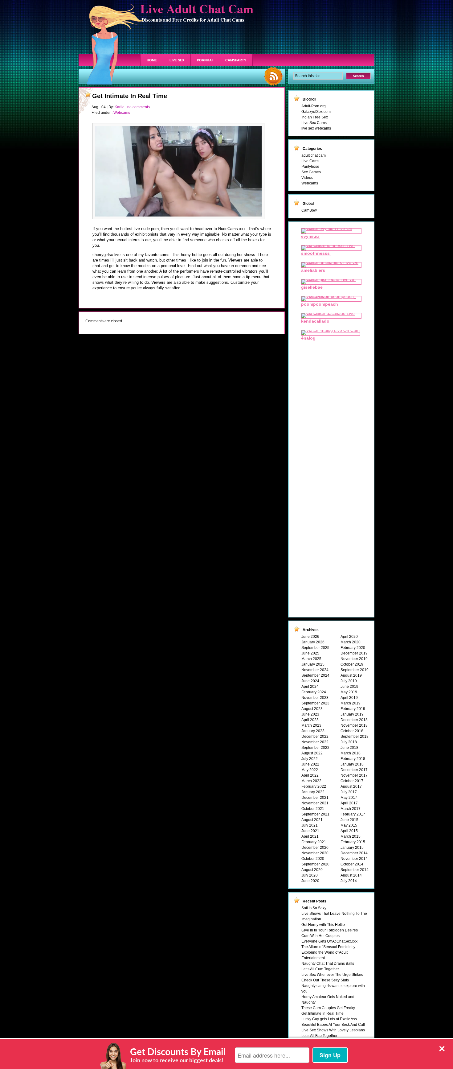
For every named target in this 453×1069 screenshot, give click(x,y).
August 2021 (312, 820)
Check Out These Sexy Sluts (325, 980)
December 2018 (354, 720)
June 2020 (310, 881)
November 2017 (354, 775)
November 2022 (315, 742)
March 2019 (351, 703)
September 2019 (355, 670)
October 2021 (312, 809)
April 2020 (349, 636)
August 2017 (351, 786)
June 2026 (310, 636)
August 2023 (312, 709)
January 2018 (352, 764)
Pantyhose (310, 166)
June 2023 (310, 714)
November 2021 (315, 803)
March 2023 (311, 725)
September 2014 (355, 870)
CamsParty (235, 60)
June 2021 (310, 831)
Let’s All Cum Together (320, 969)
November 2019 (354, 659)
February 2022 (313, 786)
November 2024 (315, 670)
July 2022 (309, 759)
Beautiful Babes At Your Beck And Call (333, 1024)
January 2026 (312, 642)
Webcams (121, 112)
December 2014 (354, 853)
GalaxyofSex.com (316, 111)
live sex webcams (316, 128)
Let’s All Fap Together (319, 1036)
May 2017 (349, 797)
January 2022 (312, 792)
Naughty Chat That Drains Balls (327, 963)
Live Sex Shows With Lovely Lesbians (333, 1030)
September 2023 (315, 703)
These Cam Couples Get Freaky (328, 1008)
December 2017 (354, 770)
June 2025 (310, 653)
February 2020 (353, 648)
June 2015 (349, 820)
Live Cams (310, 161)
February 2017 (353, 814)
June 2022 (310, 764)
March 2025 (311, 659)
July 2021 (309, 825)
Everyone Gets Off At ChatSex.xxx (329, 941)
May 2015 (349, 825)
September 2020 (315, 864)
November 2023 (315, 697)
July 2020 (309, 875)
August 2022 (312, 753)
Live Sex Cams (314, 123)
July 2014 (349, 881)
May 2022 (309, 770)
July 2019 (349, 681)
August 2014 (351, 875)
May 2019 (349, 692)
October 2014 (352, 864)
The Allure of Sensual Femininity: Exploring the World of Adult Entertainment (328, 952)
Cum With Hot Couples (320, 936)
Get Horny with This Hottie (323, 924)
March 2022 (311, 781)
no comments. (139, 107)
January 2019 (352, 714)
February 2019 (353, 709)
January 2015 (352, 847)
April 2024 (310, 686)
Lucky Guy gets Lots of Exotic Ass (329, 1019)
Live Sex (176, 60)
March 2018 (351, 753)
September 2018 (355, 736)
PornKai (205, 60)
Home (152, 60)
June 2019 (349, 686)
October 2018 (352, 731)
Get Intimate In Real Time (129, 96)
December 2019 (354, 653)
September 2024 (315, 675)
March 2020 (351, 642)
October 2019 (352, 664)
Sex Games (311, 172)
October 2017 (352, 781)
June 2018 (349, 747)
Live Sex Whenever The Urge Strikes (332, 974)
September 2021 (315, 814)
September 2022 (315, 747)
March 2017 (351, 809)
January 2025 (312, 664)
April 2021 (310, 836)
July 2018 (349, 742)
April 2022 (310, 775)
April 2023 (310, 720)
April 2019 (349, 697)
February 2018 (353, 759)
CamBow (309, 210)
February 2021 (313, 842)
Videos (307, 177)
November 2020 (315, 853)
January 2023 (312, 731)
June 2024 (310, 681)
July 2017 (349, 792)
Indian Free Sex (314, 117)
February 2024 (313, 692)
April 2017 (349, 803)
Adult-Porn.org (313, 106)
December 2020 (315, 847)
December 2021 (315, 797)
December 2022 (315, 736)
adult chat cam (313, 155)
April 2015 (349, 831)
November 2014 (354, 858)
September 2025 (315, 648)
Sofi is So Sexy (313, 908)
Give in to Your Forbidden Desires (329, 930)
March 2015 (351, 836)
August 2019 (351, 675)
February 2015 (353, 842)
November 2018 (354, 725)
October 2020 (312, 858)
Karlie (119, 107)
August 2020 (312, 870)
